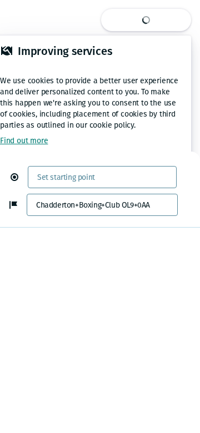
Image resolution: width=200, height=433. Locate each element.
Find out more (24, 140)
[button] (19, 177)
